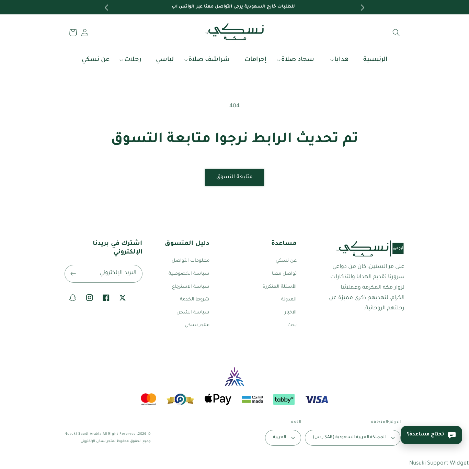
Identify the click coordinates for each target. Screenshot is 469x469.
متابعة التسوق (234, 177)
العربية (279, 437)
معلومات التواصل (190, 260)
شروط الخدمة (194, 299)
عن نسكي (286, 260)
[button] (396, 32)
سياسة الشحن (192, 312)
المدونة (289, 299)
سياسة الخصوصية (189, 273)
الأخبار (291, 312)
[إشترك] (73, 274)
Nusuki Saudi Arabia (83, 434)
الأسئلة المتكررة (280, 286)
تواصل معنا (284, 273)
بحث (292, 325)
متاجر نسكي (197, 325)
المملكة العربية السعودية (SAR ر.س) (349, 437)
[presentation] (105, 7)
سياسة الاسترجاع (190, 286)
